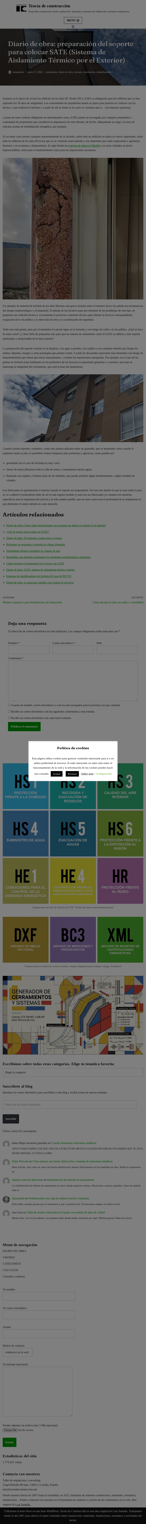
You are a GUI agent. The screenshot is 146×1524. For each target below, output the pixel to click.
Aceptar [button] (56, 773)
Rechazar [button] (72, 773)
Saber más (87, 773)
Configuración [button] (104, 773)
